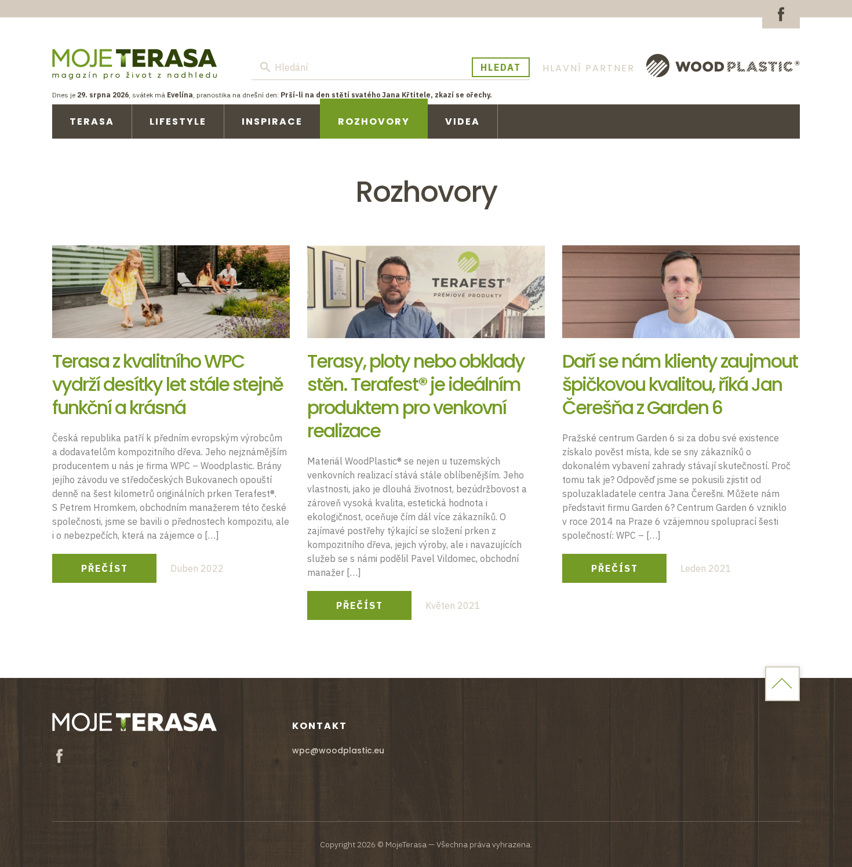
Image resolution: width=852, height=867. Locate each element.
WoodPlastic (723, 65)
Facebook (781, 14)
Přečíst (104, 568)
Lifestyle (178, 121)
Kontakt (319, 725)
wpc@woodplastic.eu (338, 750)
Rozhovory (374, 121)
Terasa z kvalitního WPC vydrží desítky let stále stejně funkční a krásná (167, 384)
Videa (462, 121)
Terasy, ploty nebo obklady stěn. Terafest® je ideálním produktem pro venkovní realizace (416, 396)
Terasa (92, 121)
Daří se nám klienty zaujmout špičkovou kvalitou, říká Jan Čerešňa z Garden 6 (680, 384)
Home (782, 683)
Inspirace (272, 121)
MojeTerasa (134, 63)
